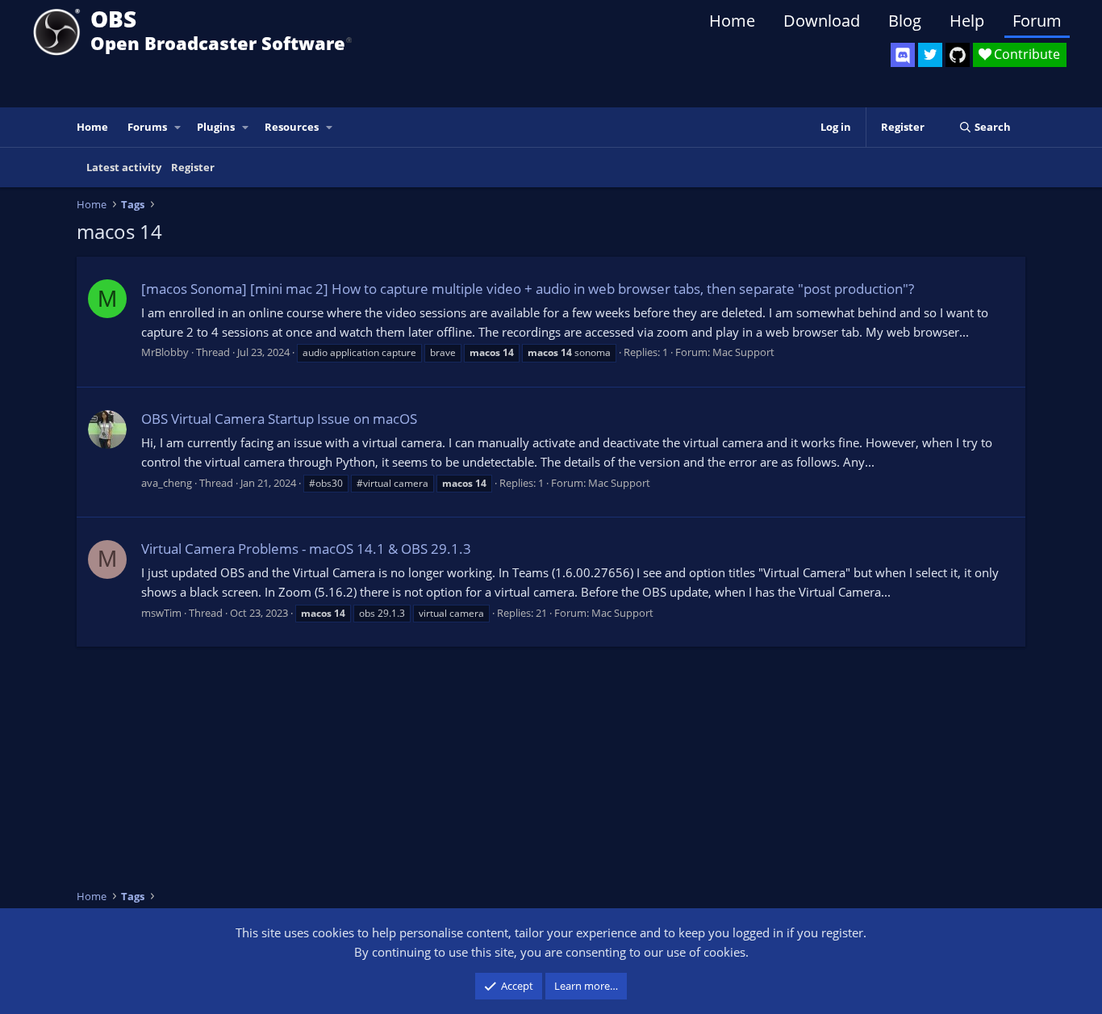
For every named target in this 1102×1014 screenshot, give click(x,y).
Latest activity (123, 167)
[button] (178, 127)
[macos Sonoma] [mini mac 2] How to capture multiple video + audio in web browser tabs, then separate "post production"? (527, 288)
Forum (1037, 20)
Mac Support (743, 352)
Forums (147, 126)
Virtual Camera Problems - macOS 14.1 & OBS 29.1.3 (306, 548)
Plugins (216, 126)
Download (821, 20)
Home (732, 20)
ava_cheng (166, 483)
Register (193, 167)
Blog (904, 20)
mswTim (161, 612)
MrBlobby (165, 352)
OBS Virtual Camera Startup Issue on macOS (279, 418)
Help (967, 20)
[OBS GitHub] (957, 55)
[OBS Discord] (903, 55)
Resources (292, 126)
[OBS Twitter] (930, 55)
